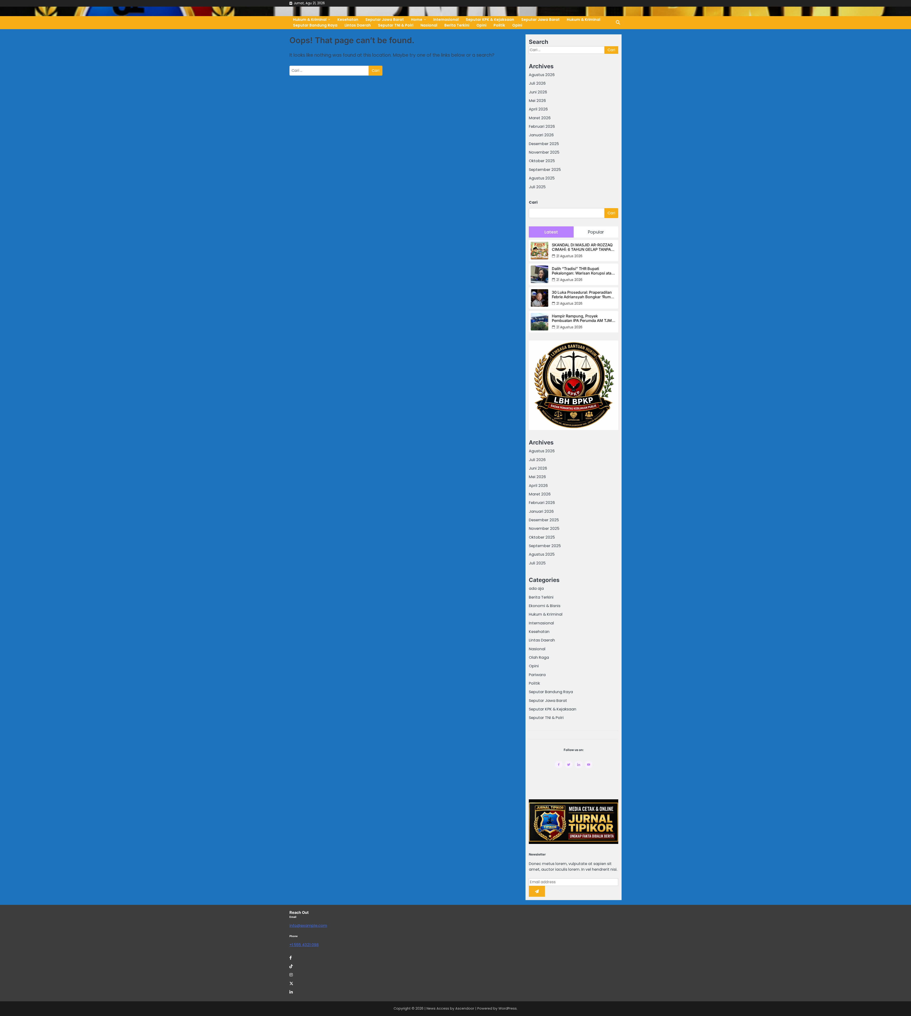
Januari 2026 (541, 135)
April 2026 (538, 109)
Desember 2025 (544, 143)
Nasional (428, 25)
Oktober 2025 (542, 161)
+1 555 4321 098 (304, 944)
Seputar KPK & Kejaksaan (552, 709)
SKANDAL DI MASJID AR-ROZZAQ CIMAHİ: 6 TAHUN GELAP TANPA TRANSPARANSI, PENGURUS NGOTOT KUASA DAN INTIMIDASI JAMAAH (582, 247)
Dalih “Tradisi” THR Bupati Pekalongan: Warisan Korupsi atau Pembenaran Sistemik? (583, 270)
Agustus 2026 (542, 75)
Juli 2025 (537, 187)
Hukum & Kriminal (583, 19)
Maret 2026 (540, 118)
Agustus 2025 (542, 178)
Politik (499, 25)
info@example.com (308, 925)
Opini (481, 25)
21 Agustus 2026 (569, 256)
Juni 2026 (538, 92)
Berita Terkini (456, 25)
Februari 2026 (542, 126)
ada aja (536, 588)
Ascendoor (464, 1008)
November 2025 (544, 152)
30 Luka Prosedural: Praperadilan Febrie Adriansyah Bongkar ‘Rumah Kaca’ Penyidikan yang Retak (583, 294)
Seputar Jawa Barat (540, 19)
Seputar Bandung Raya (315, 25)
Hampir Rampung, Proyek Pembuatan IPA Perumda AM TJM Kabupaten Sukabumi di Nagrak (582, 318)
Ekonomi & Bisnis (544, 606)
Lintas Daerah (357, 25)
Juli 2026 (537, 83)
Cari (533, 202)
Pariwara (537, 674)
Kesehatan (539, 631)
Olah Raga (539, 657)
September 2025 (545, 169)
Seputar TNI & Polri (395, 25)
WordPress (507, 1008)
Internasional (541, 623)
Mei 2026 (537, 100)
